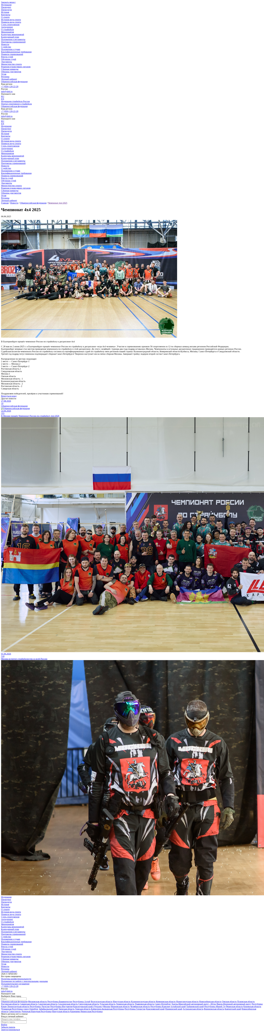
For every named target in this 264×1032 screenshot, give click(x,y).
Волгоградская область (101, 1001)
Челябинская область (140, 1006)
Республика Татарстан (135, 1009)
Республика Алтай (81, 1001)
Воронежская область (214, 1009)
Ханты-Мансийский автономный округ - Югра (193, 1004)
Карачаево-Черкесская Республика (86, 1011)
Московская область (37, 1001)
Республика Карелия (160, 1006)
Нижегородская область (187, 1001)
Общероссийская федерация (14, 1001)
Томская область (82, 1009)
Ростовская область (10, 1004)
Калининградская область (143, 1001)
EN (2, 99)
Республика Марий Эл (215, 1006)
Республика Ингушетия (61, 1006)
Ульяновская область (144, 1004)
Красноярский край (155, 1009)
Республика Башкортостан (59, 1001)
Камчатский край (233, 1009)
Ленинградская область (18, 1006)
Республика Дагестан (40, 1006)
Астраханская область (193, 1009)
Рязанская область (234, 1006)
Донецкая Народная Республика (36, 1011)
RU (2, 96)
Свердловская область (88, 1004)
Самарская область (28, 1004)
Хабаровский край (195, 1006)
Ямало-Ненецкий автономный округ (233, 1004)
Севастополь (15, 1011)
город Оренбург (30, 1009)
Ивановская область (120, 1006)
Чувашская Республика (12, 1009)
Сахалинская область (68, 1004)
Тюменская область (125, 1004)
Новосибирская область (210, 1001)
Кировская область (252, 1006)
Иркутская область (121, 1001)
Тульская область (108, 1004)
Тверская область (66, 1009)
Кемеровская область (166, 1001)
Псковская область (246, 1001)
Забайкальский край (48, 1009)
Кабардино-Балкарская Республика (107, 1009)
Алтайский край (178, 1006)
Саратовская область (47, 1004)
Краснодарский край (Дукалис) (88, 1006)
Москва (106, 1006)
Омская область (229, 1001)
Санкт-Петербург (163, 1004)
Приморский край (173, 1009)
